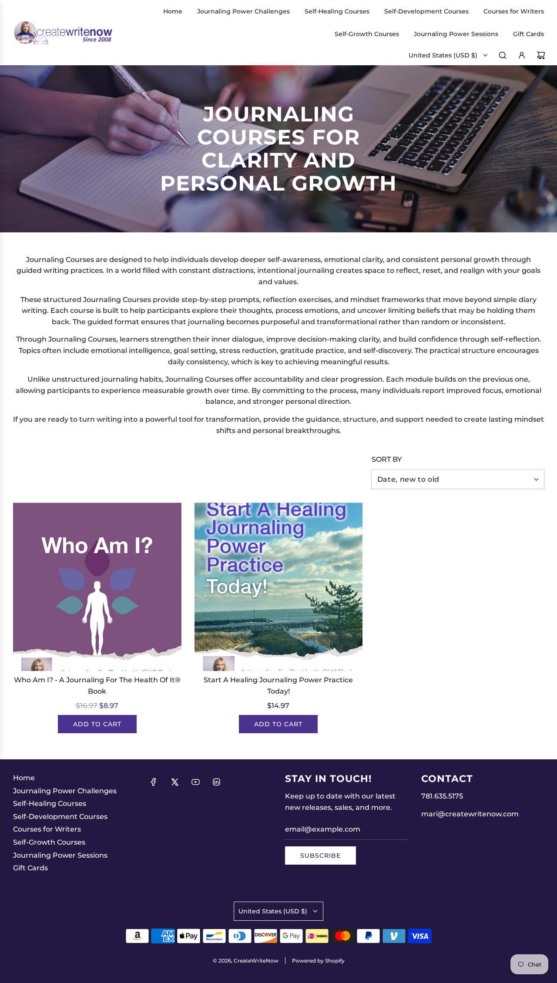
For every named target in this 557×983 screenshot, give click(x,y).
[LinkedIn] (216, 782)
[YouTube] (195, 782)
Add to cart (97, 724)
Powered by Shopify (318, 960)
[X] (174, 782)
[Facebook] (153, 782)
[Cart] (540, 55)
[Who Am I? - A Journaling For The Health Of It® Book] (97, 587)
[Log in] (521, 55)
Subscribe (320, 855)
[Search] (502, 55)
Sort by (387, 459)
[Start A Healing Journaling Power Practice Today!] (279, 587)
